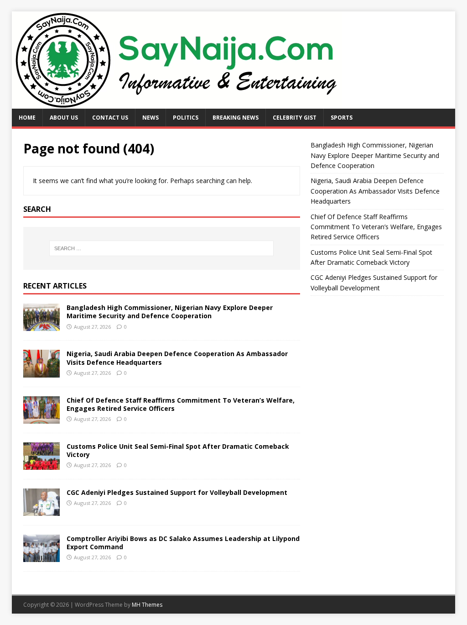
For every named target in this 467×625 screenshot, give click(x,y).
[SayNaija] (177, 103)
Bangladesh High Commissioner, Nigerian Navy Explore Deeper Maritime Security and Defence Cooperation (170, 311)
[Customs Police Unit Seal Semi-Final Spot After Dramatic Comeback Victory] (41, 464)
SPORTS (342, 117)
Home (27, 117)
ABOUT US (64, 117)
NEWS (150, 117)
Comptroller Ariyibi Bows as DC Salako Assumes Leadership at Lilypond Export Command (183, 542)
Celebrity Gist (295, 117)
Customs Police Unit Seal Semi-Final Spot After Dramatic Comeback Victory (178, 450)
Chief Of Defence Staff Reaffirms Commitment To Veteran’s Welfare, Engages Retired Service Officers (181, 404)
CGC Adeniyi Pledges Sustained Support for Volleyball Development (177, 492)
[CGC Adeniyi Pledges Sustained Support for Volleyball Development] (41, 510)
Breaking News (236, 117)
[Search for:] (161, 248)
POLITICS (185, 117)
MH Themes (147, 605)
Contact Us (110, 117)
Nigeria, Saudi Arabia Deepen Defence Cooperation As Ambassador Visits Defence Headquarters (177, 357)
